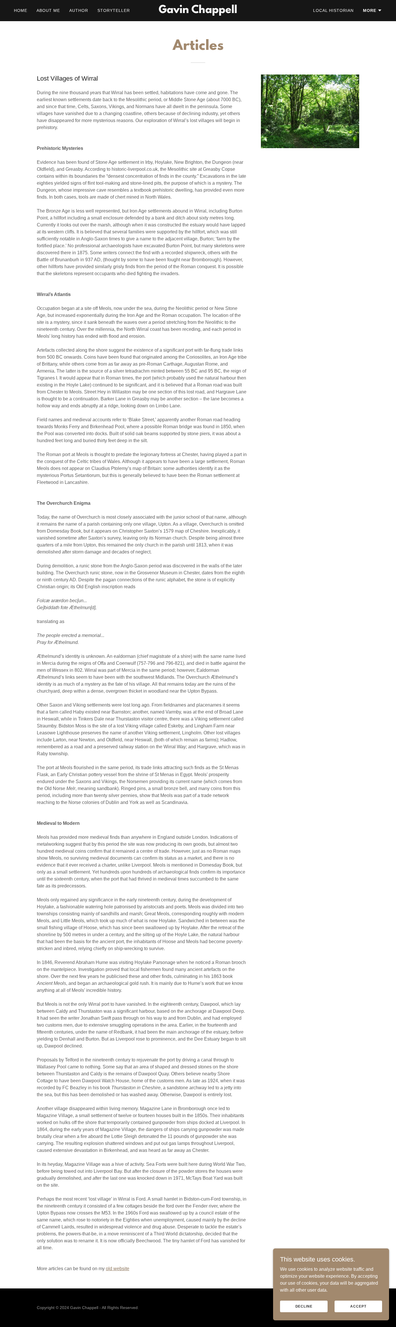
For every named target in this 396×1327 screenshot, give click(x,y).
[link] (198, 11)
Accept (358, 1306)
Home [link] (20, 10)
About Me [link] (48, 10)
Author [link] (78, 10)
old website (117, 1268)
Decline (304, 1306)
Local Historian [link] (333, 10)
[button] (372, 10)
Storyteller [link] (113, 10)
